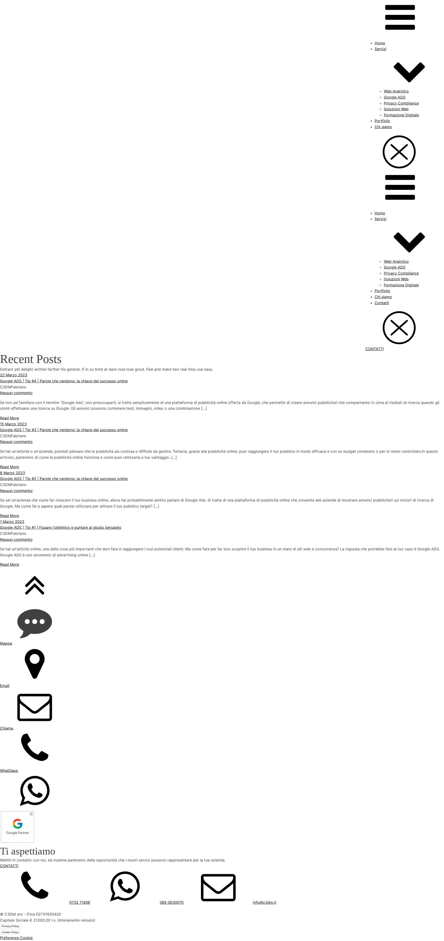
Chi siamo (383, 126)
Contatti (382, 302)
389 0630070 (172, 902)
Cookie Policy (10, 932)
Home (380, 43)
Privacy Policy (10, 926)
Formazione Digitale (401, 115)
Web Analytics (396, 91)
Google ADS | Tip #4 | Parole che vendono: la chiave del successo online (64, 381)
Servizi (380, 48)
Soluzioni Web (396, 109)
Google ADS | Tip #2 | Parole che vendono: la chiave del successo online (64, 478)
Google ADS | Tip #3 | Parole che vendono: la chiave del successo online (64, 429)
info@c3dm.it (264, 902)
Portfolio (382, 120)
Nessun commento (16, 392)
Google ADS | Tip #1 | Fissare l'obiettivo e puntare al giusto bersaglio (60, 527)
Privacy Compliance (401, 103)
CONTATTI (374, 349)
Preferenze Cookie (16, 937)
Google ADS (394, 97)
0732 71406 (79, 902)
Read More (9, 418)
